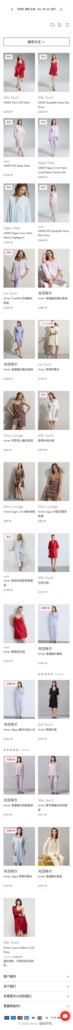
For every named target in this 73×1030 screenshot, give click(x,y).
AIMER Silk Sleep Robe (17, 166)
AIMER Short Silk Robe (17, 102)
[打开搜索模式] (52, 25)
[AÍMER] (10, 24)
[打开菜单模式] (67, 25)
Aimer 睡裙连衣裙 (14, 652)
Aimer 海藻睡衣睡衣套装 (53, 298)
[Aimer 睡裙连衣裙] (19, 623)
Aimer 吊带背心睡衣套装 (18, 440)
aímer (33, 1023)
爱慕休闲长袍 (46, 440)
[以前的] (12, 9)
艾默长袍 (43, 583)
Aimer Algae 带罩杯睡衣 (18, 876)
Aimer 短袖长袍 (47, 729)
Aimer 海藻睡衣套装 (50, 876)
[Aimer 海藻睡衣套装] (53, 846)
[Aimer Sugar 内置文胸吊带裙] (53, 481)
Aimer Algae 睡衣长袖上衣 (19, 729)
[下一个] (61, 9)
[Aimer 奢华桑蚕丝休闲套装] (53, 775)
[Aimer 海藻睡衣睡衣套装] (53, 268)
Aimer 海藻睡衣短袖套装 (18, 805)
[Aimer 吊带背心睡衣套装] (19, 410)
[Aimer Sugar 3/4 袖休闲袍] (19, 481)
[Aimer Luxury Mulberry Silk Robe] (19, 917)
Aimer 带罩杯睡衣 (48, 369)
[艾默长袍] (53, 552)
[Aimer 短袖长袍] (53, 699)
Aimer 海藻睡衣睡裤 (50, 654)
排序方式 (34, 42)
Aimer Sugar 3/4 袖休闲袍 (19, 512)
